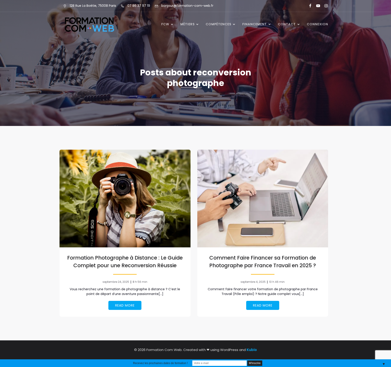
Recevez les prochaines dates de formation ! (160, 363)
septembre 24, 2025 (116, 282)
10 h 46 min (277, 282)
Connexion (317, 24)
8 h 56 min (140, 282)
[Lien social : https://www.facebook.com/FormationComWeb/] (308, 5)
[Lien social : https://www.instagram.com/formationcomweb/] (324, 5)
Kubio (252, 349)
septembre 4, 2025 (253, 282)
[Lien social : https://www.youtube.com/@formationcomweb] (316, 5)
